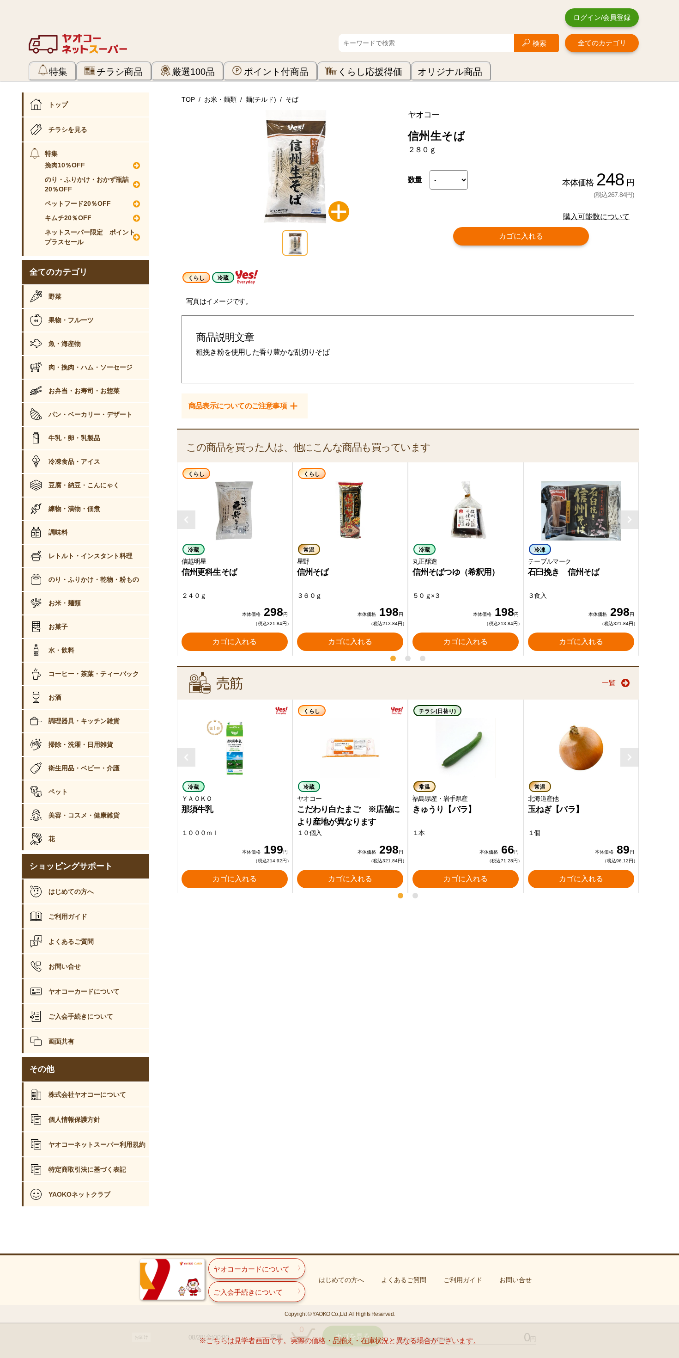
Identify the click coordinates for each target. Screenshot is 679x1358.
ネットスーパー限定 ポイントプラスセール (90, 237)
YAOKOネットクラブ (79, 1194)
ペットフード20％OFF (78, 203)
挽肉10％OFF (65, 165)
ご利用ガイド (67, 916)
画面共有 (61, 1041)
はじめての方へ (71, 891)
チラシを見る (67, 129)
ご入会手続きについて (80, 1016)
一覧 (609, 683)
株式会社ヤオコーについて (87, 1094)
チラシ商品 (120, 72)
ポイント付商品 (276, 72)
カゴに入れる (521, 236)
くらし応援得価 (370, 72)
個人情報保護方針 (74, 1119)
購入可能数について (596, 217)
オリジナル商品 (450, 72)
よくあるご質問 (71, 941)
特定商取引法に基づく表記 (87, 1169)
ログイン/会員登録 (601, 17)
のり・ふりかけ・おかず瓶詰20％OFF (87, 184)
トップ (58, 104)
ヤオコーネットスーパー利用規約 (97, 1144)
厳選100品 (193, 72)
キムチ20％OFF (68, 217)
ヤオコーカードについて (84, 991)
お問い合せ (64, 966)
